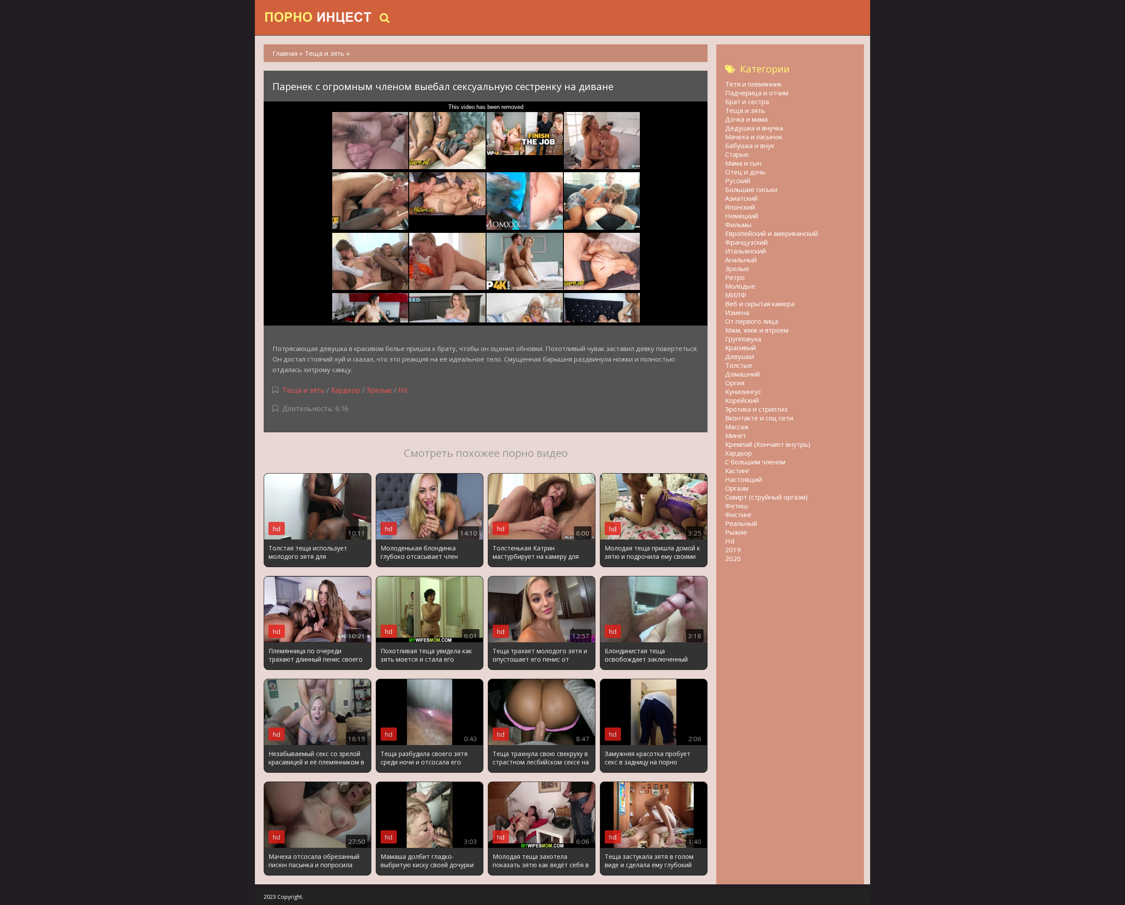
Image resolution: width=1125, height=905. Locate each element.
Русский (737, 180)
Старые (737, 154)
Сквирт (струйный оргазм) (766, 496)
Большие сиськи (751, 189)
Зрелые (379, 390)
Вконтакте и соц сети (759, 417)
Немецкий (741, 215)
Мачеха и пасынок (753, 136)
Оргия (734, 382)
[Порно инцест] (319, 18)
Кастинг (737, 470)
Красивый (740, 347)
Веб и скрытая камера (760, 303)
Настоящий (743, 479)
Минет (735, 435)
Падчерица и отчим (756, 92)
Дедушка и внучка (754, 127)
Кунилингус (743, 391)
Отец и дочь (745, 171)
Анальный (741, 259)
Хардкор (345, 390)
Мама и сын (743, 163)
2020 (733, 558)
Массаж (737, 426)
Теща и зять (303, 390)
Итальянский (745, 250)
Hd (402, 390)
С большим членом (755, 461)
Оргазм (736, 488)
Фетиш (736, 505)
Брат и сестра (747, 101)
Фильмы (738, 224)
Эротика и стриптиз (756, 409)
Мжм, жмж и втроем (756, 330)
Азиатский (741, 198)
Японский (740, 207)
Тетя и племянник (753, 84)
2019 (733, 549)
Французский (746, 242)
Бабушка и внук (749, 145)
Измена (737, 312)
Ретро (735, 277)
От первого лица (751, 321)
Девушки (739, 356)
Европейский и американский (771, 233)
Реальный (741, 523)
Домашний (742, 373)
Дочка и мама (746, 119)
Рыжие (736, 532)
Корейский (742, 400)
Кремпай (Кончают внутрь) (767, 444)
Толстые (738, 365)
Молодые (740, 286)
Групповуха (743, 338)
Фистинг (738, 514)
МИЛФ (735, 294)
